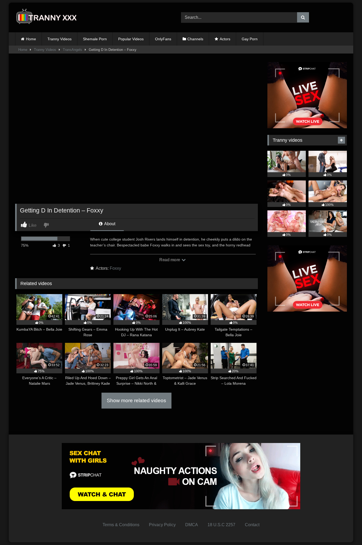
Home (31, 39)
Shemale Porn (95, 39)
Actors (225, 39)
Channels (195, 39)
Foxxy (115, 268)
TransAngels (72, 50)
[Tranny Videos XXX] (48, 17)
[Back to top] (345, 529)
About (109, 223)
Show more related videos (136, 400)
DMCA (191, 524)
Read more (170, 260)
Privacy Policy (162, 524)
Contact (252, 524)
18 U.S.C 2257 (221, 524)
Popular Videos (131, 39)
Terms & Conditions (121, 524)
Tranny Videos (59, 39)
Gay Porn (250, 39)
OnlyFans (163, 39)
